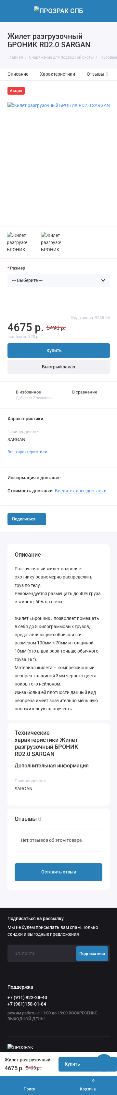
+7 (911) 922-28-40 (27, 997)
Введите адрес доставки (81, 490)
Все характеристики (27, 451)
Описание (17, 74)
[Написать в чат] (104, 1063)
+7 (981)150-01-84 (26, 1004)
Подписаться (92, 953)
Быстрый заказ (58, 367)
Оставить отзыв (58, 872)
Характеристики (57, 74)
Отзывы (98, 74)
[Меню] (11, 11)
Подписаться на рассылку (35, 919)
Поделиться (23, 519)
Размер (17, 268)
